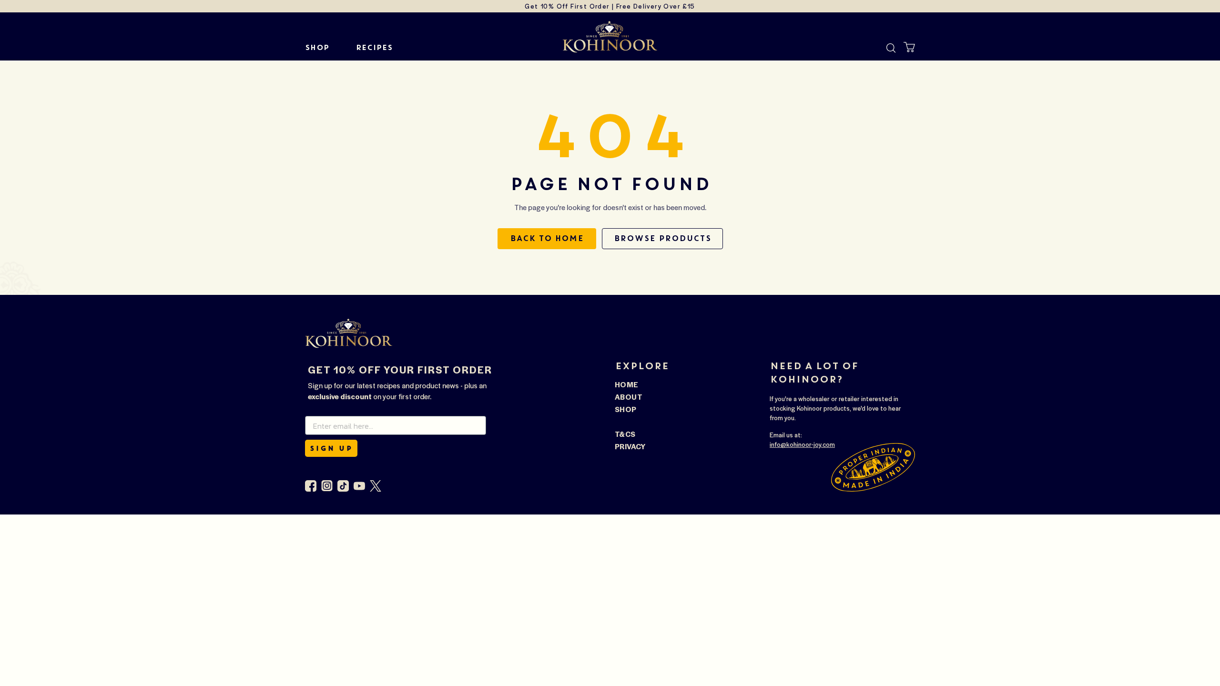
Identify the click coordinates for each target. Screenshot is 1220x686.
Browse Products (662, 238)
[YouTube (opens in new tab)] (359, 486)
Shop (317, 47)
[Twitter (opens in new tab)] (375, 486)
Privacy (630, 446)
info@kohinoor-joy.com (802, 444)
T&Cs (625, 433)
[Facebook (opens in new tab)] (310, 486)
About (628, 396)
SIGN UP (331, 448)
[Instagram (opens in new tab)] (327, 486)
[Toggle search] (891, 48)
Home (627, 384)
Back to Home (547, 238)
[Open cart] (909, 47)
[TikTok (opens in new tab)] (343, 486)
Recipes (374, 47)
